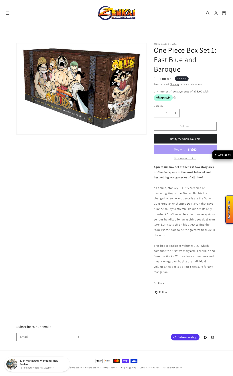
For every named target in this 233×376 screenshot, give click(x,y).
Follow (163, 292)
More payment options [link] (185, 158)
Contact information (149, 367)
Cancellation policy (172, 367)
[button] (8, 13)
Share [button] (160, 283)
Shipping (174, 84)
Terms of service (110, 367)
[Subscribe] (78, 337)
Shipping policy (128, 367)
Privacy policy (92, 367)
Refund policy (75, 367)
